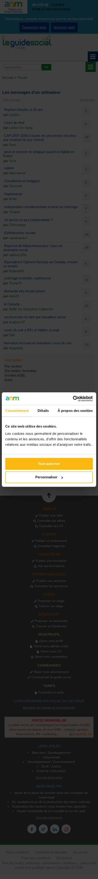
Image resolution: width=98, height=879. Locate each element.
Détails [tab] (43, 411)
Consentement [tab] (17, 411)
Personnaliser (46, 477)
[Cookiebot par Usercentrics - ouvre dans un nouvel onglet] (73, 399)
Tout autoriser (49, 464)
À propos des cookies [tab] (75, 411)
